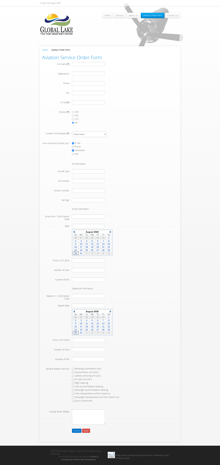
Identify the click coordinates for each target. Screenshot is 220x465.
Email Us (95, 457)
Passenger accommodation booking (91, 389)
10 (81, 244)
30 (75, 253)
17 (81, 247)
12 (92, 244)
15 (109, 244)
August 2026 (92, 232)
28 (103, 250)
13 (98, 244)
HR (76, 122)
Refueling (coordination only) (88, 368)
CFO (77, 115)
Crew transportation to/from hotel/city (92, 393)
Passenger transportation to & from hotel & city (97, 397)
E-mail (77, 143)
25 (86, 250)
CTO (77, 119)
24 (81, 250)
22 (109, 247)
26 (92, 250)
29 (109, 250)
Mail (76, 153)
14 (103, 244)
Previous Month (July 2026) (74, 232)
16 (75, 247)
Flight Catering (81, 382)
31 (81, 253)
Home (45, 50)
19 (92, 247)
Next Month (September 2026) (110, 232)
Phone (78, 146)
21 (103, 247)
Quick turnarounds (83, 400)
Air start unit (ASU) (83, 379)
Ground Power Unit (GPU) (87, 372)
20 (98, 247)
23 (75, 250)
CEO (77, 111)
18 (86, 247)
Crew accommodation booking (89, 386)
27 (98, 250)
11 (87, 244)
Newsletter (80, 150)
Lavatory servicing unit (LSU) (88, 375)
